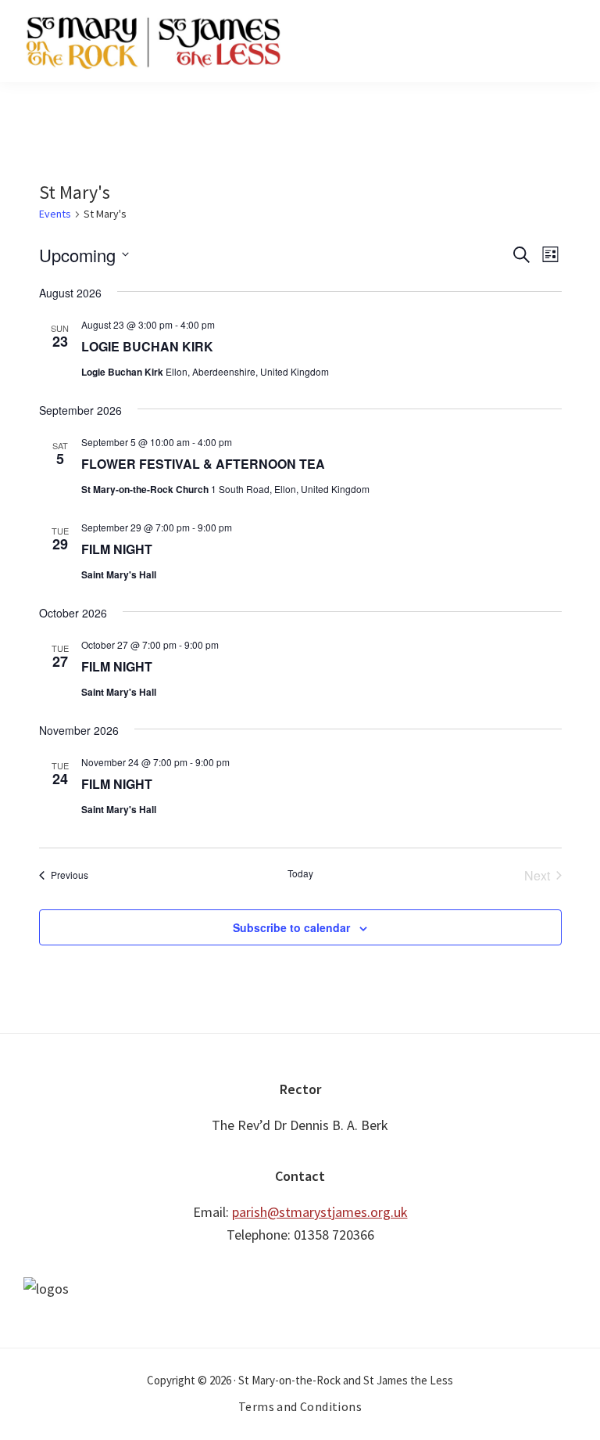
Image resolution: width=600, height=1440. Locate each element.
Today (300, 873)
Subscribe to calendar (291, 927)
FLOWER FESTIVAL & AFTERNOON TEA (203, 464)
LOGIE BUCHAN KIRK (147, 346)
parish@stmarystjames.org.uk (320, 1212)
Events (55, 214)
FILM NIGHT (116, 549)
